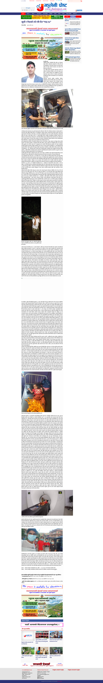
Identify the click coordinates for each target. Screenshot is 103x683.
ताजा (67, 17)
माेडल (59, 14)
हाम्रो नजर (75, 14)
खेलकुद (51, 14)
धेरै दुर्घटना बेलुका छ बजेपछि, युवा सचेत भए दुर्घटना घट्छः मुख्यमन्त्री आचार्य (41, 657)
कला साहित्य (45, 14)
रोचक (63, 14)
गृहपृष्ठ (23, 14)
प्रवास (55, 14)
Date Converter (52, 0)
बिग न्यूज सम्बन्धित (26, 629)
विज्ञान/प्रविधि (68, 14)
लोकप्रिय (73, 17)
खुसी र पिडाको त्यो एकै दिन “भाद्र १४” (36, 22)
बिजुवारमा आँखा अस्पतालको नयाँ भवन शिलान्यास (72, 20)
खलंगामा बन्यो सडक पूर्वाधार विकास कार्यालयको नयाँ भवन (56, 640)
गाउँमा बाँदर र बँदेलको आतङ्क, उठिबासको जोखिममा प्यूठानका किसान (72, 49)
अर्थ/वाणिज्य (39, 14)
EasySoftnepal (59, 681)
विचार (33, 14)
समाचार (28, 14)
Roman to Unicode (45, 0)
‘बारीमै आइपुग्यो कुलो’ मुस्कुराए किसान (72, 57)
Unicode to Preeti (38, 0)
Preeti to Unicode (31, 0)
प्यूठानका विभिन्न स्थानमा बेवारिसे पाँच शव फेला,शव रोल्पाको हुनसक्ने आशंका (42, 641)
